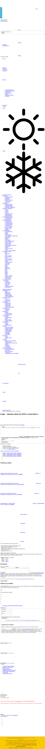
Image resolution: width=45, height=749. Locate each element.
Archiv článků (5, 672)
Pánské (6, 318)
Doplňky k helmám (8, 320)
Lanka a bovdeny (8, 259)
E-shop (4, 58)
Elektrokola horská (8, 204)
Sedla (6, 274)
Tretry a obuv (7, 284)
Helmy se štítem (8, 319)
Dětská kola (7, 198)
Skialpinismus (5, 301)
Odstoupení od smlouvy (7, 669)
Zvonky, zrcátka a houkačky (10, 250)
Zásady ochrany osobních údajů (9, 671)
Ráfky (6, 269)
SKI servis (5, 70)
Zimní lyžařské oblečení (9, 605)
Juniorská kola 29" (8, 214)
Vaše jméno (3, 609)
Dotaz (2, 613)
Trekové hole (7, 283)
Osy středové (7, 263)
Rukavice (7, 310)
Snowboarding (5, 308)
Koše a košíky (7, 239)
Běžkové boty (7, 292)
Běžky (6, 291)
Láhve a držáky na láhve (9, 241)
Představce (7, 267)
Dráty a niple (7, 253)
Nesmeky (7, 343)
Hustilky (6, 238)
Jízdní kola (5, 195)
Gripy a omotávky (8, 255)
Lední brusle (5, 311)
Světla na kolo (7, 246)
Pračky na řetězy (8, 278)
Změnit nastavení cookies (7, 673)
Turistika (4, 339)
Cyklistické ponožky (9, 224)
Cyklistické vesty (8, 225)
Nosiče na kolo (8, 243)
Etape (7, 560)
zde (4, 576)
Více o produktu (21, 424)
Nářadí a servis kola (8, 262)
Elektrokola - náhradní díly (10, 207)
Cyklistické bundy (8, 221)
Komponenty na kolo (7, 251)
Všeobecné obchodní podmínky (9, 666)
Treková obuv (7, 347)
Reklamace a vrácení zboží (8, 667)
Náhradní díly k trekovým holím (11, 342)
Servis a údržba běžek (9, 296)
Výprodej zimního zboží (7, 289)
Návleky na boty (8, 341)
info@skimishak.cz (4, 21)
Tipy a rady (5, 105)
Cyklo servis (5, 69)
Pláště (6, 266)
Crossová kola (7, 201)
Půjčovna (4, 79)
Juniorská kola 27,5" (9, 213)
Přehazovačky (7, 268)
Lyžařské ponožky (8, 330)
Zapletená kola (8, 277)
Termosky (7, 285)
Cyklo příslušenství (6, 230)
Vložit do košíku (4, 442)
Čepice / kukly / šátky (9, 327)
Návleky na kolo (8, 228)
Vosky (6, 338)
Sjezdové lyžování (6, 297)
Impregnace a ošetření (9, 286)
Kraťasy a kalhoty (8, 227)
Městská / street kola (9, 200)
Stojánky (6, 247)
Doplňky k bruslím (8, 314)
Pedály (6, 265)
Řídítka (6, 273)
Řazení (6, 271)
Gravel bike (7, 202)
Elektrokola (5, 203)
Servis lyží (5, 335)
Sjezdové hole (7, 300)
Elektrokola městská (9, 206)
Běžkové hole (7, 293)
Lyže (6, 298)
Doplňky (6, 280)
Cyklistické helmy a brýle (7, 216)
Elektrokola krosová (9, 205)
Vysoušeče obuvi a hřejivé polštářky (11, 353)
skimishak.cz (15, 715)
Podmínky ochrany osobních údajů (9, 670)
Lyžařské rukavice (8, 329)
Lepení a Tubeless (8, 242)
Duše (6, 254)
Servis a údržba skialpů (9, 307)
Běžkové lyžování (6, 290)
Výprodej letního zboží (7, 194)
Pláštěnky (7, 229)
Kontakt (4, 106)
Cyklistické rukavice (9, 223)
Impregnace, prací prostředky (10, 340)
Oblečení (4, 326)
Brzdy (6, 252)
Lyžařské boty (7, 299)
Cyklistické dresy (8, 222)
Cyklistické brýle (8, 218)
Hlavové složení (8, 256)
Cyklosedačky (7, 236)
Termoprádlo (7, 332)
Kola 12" (7, 209)
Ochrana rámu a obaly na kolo (10, 245)
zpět (19, 373)
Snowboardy (7, 309)
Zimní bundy (7, 333)
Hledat (3, 32)
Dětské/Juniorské (8, 313)
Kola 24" (7, 212)
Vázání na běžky (8, 294)
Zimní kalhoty (7, 334)
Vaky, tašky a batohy (9, 351)
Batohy (6, 232)
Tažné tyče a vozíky (9, 248)
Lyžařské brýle (5, 321)
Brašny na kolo (8, 234)
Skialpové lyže (8, 306)
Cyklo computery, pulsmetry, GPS (11, 235)
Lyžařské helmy (6, 315)
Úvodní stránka (5, 383)
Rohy (6, 270)
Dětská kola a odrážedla (7, 208)
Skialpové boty (8, 302)
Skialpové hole (8, 303)
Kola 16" (7, 210)
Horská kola (7, 197)
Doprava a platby (6, 668)
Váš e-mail (3, 611)
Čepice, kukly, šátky (9, 226)
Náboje (6, 260)
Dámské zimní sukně (9, 328)
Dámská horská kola (9, 196)
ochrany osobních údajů (22, 578)
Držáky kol (7, 237)
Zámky (6, 249)
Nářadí (6, 336)
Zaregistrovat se (6, 45)
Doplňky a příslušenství (7, 348)
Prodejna (4, 67)
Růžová (7, 558)
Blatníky (6, 233)
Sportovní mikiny (8, 331)
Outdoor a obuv (6, 279)
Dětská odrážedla (8, 215)
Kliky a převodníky (8, 258)
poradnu (9, 445)
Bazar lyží (5, 68)
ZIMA (4, 392)
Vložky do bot (7, 287)
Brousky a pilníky (8, 337)
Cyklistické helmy (8, 217)
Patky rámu (7, 264)
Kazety (6, 257)
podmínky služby (29, 578)
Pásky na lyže (7, 350)
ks (12, 440)
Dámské (6, 312)
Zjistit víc (2, 714)
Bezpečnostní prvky (9, 231)
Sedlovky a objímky (9, 275)
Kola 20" (7, 211)
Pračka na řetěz (8, 244)
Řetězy (6, 272)
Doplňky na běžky (8, 295)
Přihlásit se (5, 44)
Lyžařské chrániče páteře (9, 349)
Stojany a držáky (8, 276)
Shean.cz (5, 716)
